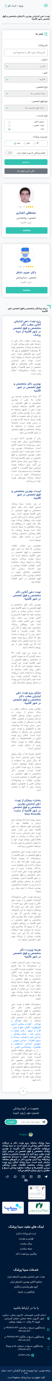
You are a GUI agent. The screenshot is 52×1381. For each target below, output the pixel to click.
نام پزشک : (42, 45)
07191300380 (24, 1355)
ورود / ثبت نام (15, 5)
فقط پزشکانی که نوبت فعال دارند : (30, 153)
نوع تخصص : (41, 87)
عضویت (11, 1122)
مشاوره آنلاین (39, 122)
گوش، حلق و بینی (21, 1027)
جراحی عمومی (19, 1040)
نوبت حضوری (39, 125)
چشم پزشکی (19, 1034)
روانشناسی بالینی (23, 1047)
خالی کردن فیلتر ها (26, 171)
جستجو (26, 162)
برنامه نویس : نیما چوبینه (38, 1370)
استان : (44, 60)
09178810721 (11, 1327)
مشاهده (26, 230)
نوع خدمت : (42, 116)
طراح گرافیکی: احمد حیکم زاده (15, 1372)
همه (42, 129)
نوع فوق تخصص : (39, 101)
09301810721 (24, 1331)
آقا (37, 143)
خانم (28, 143)
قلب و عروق (34, 1030)
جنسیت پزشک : (40, 137)
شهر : (45, 73)
